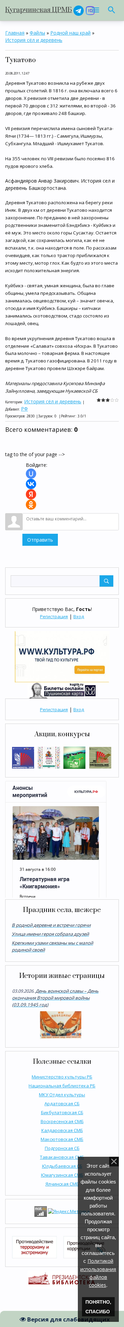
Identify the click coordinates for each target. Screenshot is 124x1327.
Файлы (37, 33)
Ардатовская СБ (62, 1103)
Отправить (40, 539)
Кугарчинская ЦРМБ (38, 10)
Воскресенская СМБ (62, 1121)
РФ (24, 408)
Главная (14, 33)
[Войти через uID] (31, 474)
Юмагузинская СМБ (62, 1175)
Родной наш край (70, 33)
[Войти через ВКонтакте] (31, 484)
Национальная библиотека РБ (62, 1086)
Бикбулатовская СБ (62, 1112)
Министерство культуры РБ (62, 1077)
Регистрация (54, 616)
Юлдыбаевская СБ (62, 1166)
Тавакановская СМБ (62, 1157)
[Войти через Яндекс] (31, 494)
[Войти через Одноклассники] (31, 504)
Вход (78, 616)
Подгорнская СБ (62, 1148)
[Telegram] (78, 10)
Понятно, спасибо (98, 1306)
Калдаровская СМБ (62, 1130)
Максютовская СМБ (62, 1139)
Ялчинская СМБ (62, 1184)
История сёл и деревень (33, 40)
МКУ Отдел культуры (62, 1095)
